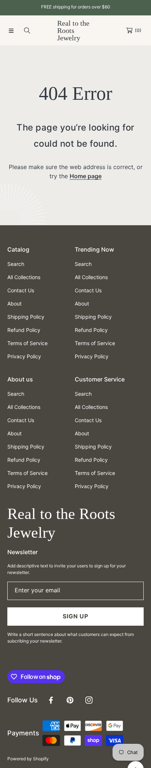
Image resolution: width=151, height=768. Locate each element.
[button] (11, 30)
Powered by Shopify (28, 758)
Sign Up (75, 616)
